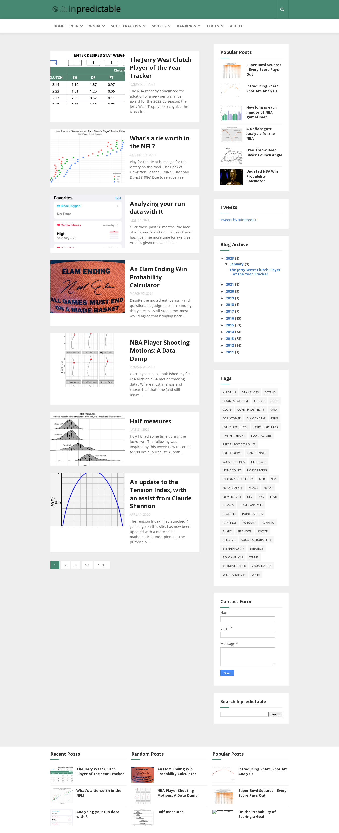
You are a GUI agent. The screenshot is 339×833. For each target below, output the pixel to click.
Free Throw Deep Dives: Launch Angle (264, 152)
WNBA (95, 26)
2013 (230, 338)
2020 (230, 291)
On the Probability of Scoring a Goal (257, 814)
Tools (212, 26)
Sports (159, 26)
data (273, 409)
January (237, 264)
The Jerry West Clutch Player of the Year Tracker (161, 67)
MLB (262, 479)
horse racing (257, 470)
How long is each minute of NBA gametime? (261, 112)
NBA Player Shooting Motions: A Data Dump (160, 350)
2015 (230, 325)
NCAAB (253, 488)
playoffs (229, 514)
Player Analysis (251, 505)
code (274, 401)
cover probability (250, 409)
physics (228, 505)
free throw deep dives (239, 444)
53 (87, 565)
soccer (262, 531)
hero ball (258, 462)
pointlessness (252, 514)
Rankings (186, 26)
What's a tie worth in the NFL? (160, 142)
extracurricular (266, 427)
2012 (230, 345)
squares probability (256, 540)
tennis (253, 557)
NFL (249, 496)
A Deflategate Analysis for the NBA (260, 133)
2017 (230, 311)
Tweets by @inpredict (238, 219)
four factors (261, 435)
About (236, 26)
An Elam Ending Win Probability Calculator (158, 277)
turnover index (234, 566)
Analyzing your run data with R (157, 208)
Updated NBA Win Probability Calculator (262, 176)
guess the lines (234, 462)
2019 (230, 298)
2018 (230, 304)
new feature (232, 496)
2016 (230, 318)
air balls (229, 392)
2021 (230, 284)
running (268, 522)
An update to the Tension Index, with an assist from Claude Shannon (161, 494)
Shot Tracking (126, 26)
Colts (227, 409)
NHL (261, 496)
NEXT (102, 565)
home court (232, 470)
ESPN (274, 418)
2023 (230, 258)
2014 (230, 331)
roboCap (249, 522)
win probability (234, 574)
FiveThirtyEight (234, 435)
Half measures (150, 421)
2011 (230, 352)
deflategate (232, 418)
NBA (74, 26)
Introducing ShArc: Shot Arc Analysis (262, 88)
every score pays (235, 427)
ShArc (227, 531)
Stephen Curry (233, 548)
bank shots (250, 392)
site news (244, 531)
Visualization (261, 566)
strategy (256, 548)
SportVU (229, 540)
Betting (270, 392)
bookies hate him (235, 401)
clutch (259, 401)
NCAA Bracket (232, 488)
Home (59, 26)
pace (273, 496)
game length (256, 453)
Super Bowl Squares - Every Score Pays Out (263, 69)
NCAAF (268, 488)
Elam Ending (256, 418)
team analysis (233, 557)
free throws (232, 453)
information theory (238, 479)
